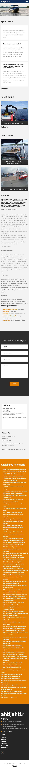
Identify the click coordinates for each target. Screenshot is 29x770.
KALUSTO (3, 739)
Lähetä (14, 383)
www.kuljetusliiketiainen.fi (9, 316)
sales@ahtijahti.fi (7, 731)
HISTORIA (3, 741)
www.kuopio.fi (6, 320)
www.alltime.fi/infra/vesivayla (10, 309)
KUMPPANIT (4, 743)
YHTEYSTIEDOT (4, 745)
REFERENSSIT (4, 748)
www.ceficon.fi (6, 311)
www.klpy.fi (5, 313)
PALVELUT (3, 737)
